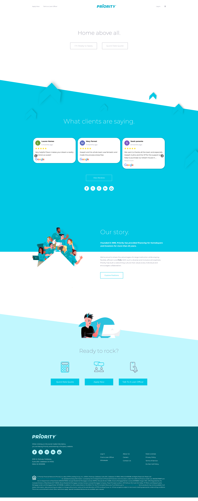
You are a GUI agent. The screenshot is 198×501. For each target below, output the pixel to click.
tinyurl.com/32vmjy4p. (131, 485)
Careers (125, 457)
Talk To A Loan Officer (133, 382)
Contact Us (127, 461)
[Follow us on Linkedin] (105, 188)
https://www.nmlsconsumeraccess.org (49, 478)
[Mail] (111, 188)
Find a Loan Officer (107, 457)
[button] (165, 6)
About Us (126, 454)
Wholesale (104, 460)
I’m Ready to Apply (83, 46)
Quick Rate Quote (115, 46)
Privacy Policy (151, 457)
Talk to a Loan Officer (50, 6)
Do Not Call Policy (152, 464)
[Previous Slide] (35, 155)
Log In (158, 6)
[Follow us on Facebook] (86, 188)
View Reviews (99, 178)
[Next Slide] (162, 155)
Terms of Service (152, 461)
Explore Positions (112, 275)
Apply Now (35, 6)
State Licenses (151, 454)
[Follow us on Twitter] (93, 188)
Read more (129, 161)
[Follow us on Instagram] (99, 188)
